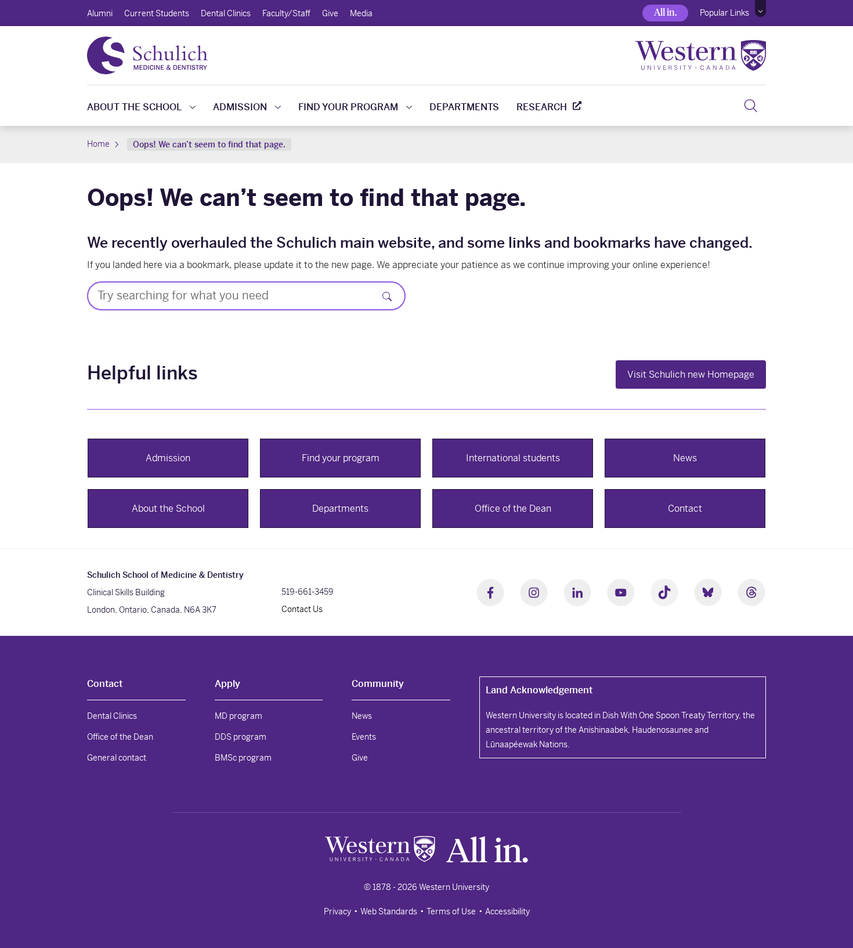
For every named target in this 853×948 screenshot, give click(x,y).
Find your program (348, 107)
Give (330, 13)
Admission (240, 107)
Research (541, 107)
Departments (464, 107)
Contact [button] (685, 508)
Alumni (100, 13)
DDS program (240, 737)
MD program (238, 716)
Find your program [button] (340, 458)
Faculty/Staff (286, 13)
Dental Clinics (226, 13)
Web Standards (388, 911)
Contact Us (302, 609)
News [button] (685, 458)
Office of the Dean (120, 737)
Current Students (156, 13)
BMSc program (243, 757)
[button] (760, 8)
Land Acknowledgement (539, 690)
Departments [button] (340, 508)
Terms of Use (451, 911)
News (362, 716)
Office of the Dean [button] (513, 508)
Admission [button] (168, 458)
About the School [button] (168, 508)
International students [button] (513, 458)
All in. (665, 12)
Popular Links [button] (724, 13)
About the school (134, 107)
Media (361, 13)
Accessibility (507, 911)
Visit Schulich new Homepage (690, 374)
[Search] (750, 105)
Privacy (337, 911)
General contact (116, 757)
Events (364, 737)
